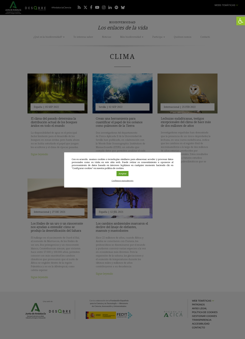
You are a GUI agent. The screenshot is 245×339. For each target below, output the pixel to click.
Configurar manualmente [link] (123, 180)
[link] (240, 21)
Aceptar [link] (122, 173)
